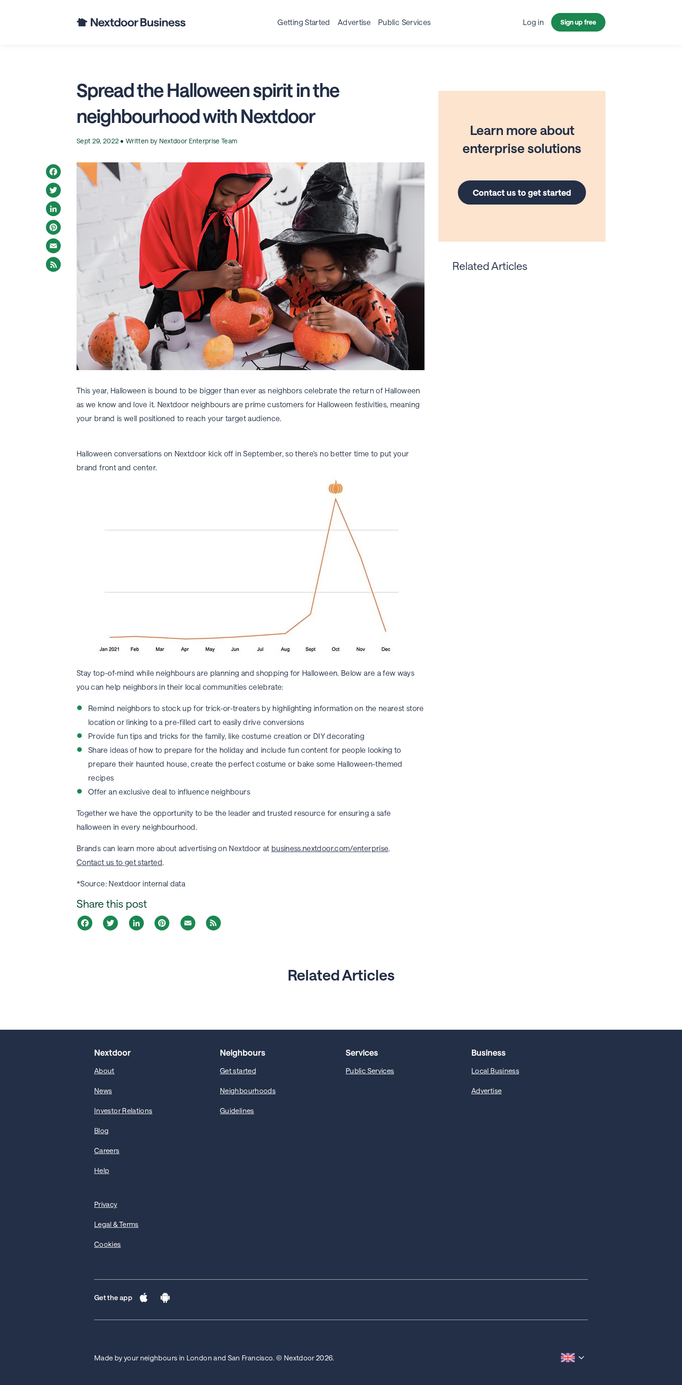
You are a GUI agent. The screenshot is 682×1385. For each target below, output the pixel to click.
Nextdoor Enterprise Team (198, 141)
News (103, 1090)
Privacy (105, 1204)
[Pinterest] (53, 227)
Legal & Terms (116, 1224)
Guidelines (237, 1110)
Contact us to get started (522, 192)
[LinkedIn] (53, 208)
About (104, 1070)
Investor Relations (123, 1110)
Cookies (107, 1244)
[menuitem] (303, 22)
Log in (533, 22)
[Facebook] (53, 171)
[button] (143, 1299)
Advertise (486, 1090)
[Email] (53, 246)
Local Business (495, 1070)
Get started (238, 1070)
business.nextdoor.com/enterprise (330, 848)
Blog (101, 1130)
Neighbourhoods (248, 1090)
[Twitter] (53, 190)
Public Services (370, 1070)
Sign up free (578, 22)
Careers (107, 1150)
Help (101, 1170)
